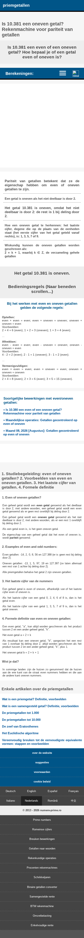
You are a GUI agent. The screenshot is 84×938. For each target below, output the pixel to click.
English (31, 791)
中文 (73, 800)
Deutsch (10, 791)
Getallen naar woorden (42, 848)
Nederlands (31, 800)
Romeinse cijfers (42, 829)
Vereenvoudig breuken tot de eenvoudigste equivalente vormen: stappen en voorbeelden (42, 741)
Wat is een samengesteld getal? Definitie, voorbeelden (40, 706)
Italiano (10, 800)
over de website (42, 752)
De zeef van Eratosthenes (20, 726)
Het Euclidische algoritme (20, 733)
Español (52, 791)
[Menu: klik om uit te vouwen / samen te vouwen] (64, 73)
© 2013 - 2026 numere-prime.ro (42, 810)
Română (52, 800)
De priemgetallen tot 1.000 (20, 712)
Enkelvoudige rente (42, 925)
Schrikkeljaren (42, 877)
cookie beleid (42, 781)
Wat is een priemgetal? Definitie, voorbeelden (34, 699)
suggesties (42, 762)
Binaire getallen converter (42, 887)
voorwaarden (42, 772)
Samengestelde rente (42, 896)
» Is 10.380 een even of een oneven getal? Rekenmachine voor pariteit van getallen (32, 411)
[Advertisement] (42, 126)
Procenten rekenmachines (42, 867)
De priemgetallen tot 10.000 (21, 719)
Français (74, 791)
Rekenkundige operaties (42, 858)
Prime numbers (42, 819)
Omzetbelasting (42, 915)
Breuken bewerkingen (42, 838)
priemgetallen (16, 5)
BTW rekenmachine (42, 906)
